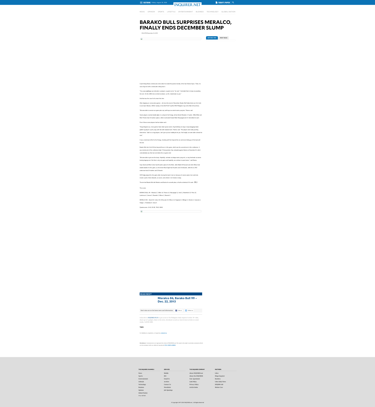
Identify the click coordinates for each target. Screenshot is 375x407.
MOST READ (223, 38)
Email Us (167, 379)
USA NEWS (142, 396)
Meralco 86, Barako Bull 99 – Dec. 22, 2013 (177, 299)
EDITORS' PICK (212, 38)
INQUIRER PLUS (153, 318)
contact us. (164, 333)
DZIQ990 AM (219, 384)
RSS (165, 376)
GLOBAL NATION (228, 12)
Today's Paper (224, 2)
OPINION (151, 12)
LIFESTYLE (171, 12)
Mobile (166, 373)
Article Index (193, 387)
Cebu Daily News (220, 382)
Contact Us (167, 384)
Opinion (141, 390)
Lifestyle (141, 382)
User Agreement (194, 379)
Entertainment (143, 379)
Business (141, 387)
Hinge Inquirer (220, 376)
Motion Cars (219, 387)
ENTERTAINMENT (185, 12)
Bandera (218, 379)
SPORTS (161, 12)
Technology (142, 384)
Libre (216, 373)
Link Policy (193, 382)
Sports (140, 376)
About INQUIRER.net (196, 373)
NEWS (142, 12)
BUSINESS (200, 12)
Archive (166, 382)
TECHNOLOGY (212, 12)
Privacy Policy (194, 384)
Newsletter (167, 387)
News (140, 373)
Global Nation (142, 393)
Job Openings (168, 390)
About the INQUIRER (196, 376)
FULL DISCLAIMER (170, 345)
